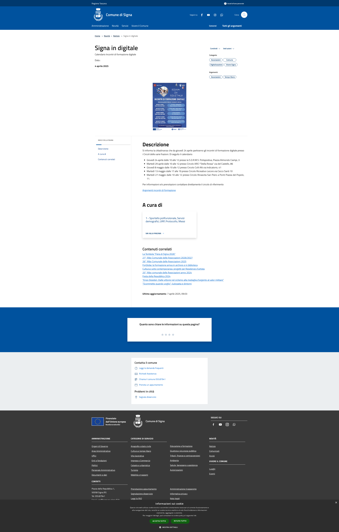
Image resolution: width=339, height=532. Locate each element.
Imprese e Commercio (140, 460)
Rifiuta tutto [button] (180, 521)
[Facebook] (200, 14)
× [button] (336, 503)
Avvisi (212, 455)
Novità (107, 36)
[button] (169, 527)
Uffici (94, 455)
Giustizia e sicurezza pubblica (183, 450)
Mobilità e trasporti (139, 474)
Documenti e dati (99, 474)
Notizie (116, 36)
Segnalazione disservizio (142, 493)
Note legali (175, 498)
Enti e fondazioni (99, 460)
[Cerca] (244, 15)
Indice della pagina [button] (105, 140)
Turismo (134, 470)
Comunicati (214, 451)
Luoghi (212, 469)
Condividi (214, 48)
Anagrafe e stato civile (141, 446)
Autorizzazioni (176, 470)
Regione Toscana (99, 3)
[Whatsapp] (220, 14)
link (195, 515)
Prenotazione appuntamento (144, 489)
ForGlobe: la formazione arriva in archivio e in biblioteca (170, 265)
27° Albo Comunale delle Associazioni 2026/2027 (167, 258)
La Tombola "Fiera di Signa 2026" (158, 254)
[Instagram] (214, 14)
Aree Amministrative (101, 451)
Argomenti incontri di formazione (159, 190)
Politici (95, 465)
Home (97, 36)
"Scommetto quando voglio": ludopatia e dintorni (167, 283)
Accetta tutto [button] (159, 521)
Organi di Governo (100, 446)
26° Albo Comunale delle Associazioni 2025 (164, 261)
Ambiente (174, 460)
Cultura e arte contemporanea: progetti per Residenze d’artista (173, 269)
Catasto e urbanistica (140, 465)
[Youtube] (207, 14)
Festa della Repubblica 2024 (156, 276)
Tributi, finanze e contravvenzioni (185, 455)
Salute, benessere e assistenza (184, 465)
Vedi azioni (227, 48)
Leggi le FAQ (136, 498)
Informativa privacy (179, 493)
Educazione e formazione (181, 446)
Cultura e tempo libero (141, 451)
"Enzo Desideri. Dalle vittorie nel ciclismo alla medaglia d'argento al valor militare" (183, 280)
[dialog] (169, 516)
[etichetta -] (173, 334)
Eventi (212, 473)
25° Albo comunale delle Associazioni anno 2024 (167, 272)
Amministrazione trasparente (183, 489)
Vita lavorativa (137, 455)
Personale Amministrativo (103, 470)
